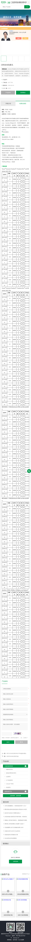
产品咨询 (7, 92)
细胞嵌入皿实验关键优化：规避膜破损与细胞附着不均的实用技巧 (16, 820)
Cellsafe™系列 (10, 783)
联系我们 (23, 92)
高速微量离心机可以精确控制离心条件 (14, 827)
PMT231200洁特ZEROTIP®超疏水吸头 (16, 753)
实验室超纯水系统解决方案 (11, 834)
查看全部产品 (8, 791)
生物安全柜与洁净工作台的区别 (12, 831)
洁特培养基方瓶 (8, 915)
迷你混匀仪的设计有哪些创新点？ (13, 813)
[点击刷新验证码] (17, 733)
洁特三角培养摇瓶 (23, 915)
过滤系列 (8, 776)
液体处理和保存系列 (11, 773)
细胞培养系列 (9, 769)
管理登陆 (9, 939)
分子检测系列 (9, 780)
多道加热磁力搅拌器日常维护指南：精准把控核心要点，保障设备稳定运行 (16, 816)
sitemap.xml (16, 937)
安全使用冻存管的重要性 (11, 838)
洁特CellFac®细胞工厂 (8, 894)
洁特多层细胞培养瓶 (23, 894)
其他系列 (8, 787)
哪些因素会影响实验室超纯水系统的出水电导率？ (16, 809)
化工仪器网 (21, 939)
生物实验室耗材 (9, 766)
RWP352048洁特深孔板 (13, 756)
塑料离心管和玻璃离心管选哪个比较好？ (15, 823)
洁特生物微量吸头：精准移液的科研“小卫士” (15, 805)
